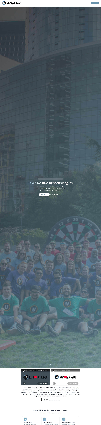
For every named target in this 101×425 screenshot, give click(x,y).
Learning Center (86, 3)
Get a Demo (43, 194)
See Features (55, 194)
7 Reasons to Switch (76, 3)
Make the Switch (67, 3)
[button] (80, 3)
